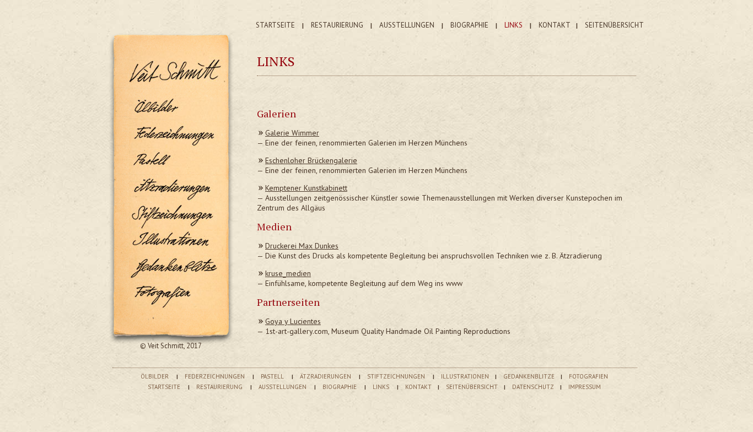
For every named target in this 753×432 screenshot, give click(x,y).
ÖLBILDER (155, 376)
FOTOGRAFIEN (588, 376)
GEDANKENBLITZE (529, 376)
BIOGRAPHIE (469, 25)
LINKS (513, 25)
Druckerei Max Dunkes (301, 246)
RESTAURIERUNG (337, 25)
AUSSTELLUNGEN (406, 25)
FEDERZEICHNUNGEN (215, 376)
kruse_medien (288, 273)
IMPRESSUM (584, 387)
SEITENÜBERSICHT (614, 25)
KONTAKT (555, 25)
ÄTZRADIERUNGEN (325, 376)
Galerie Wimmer (292, 133)
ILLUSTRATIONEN (465, 376)
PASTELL (272, 376)
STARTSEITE (275, 25)
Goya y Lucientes (293, 321)
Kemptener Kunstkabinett (306, 188)
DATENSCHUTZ (533, 387)
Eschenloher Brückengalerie (311, 160)
